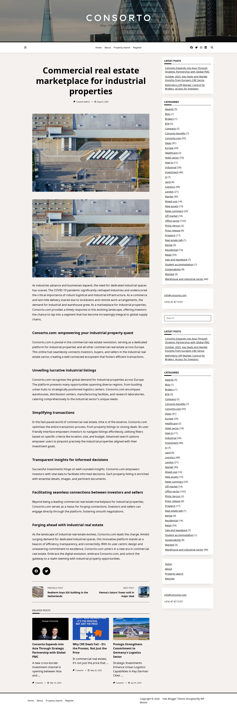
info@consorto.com (175, 295)
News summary (174, 211)
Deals (168, 143)
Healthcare (171, 152)
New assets (171, 206)
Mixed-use (171, 201)
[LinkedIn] (206, 47)
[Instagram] (201, 47)
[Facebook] (191, 47)
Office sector (172, 220)
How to (169, 162)
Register (137, 47)
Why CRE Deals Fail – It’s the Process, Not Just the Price (90, 648)
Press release (172, 230)
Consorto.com (173, 138)
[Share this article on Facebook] (36, 571)
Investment (171, 172)
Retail (168, 254)
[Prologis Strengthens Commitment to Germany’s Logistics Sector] (131, 629)
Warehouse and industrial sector (184, 279)
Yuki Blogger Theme (173, 698)
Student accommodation (179, 264)
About (107, 47)
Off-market (171, 216)
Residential (171, 250)
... (39, 675)
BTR (167, 123)
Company (170, 128)
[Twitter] (196, 47)
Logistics (170, 186)
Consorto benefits (175, 133)
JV (166, 177)
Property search (122, 47)
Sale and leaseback (176, 259)
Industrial (170, 167)
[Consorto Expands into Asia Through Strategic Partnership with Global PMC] (50, 629)
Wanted (169, 274)
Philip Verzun (172, 225)
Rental (168, 245)
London (169, 191)
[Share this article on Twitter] (46, 571)
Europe (169, 148)
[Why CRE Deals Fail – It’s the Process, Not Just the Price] (91, 629)
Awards (169, 109)
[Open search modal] (212, 47)
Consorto (39, 683)
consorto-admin (83, 102)
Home (98, 47)
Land (168, 182)
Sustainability (173, 269)
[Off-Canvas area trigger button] (25, 47)
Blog (167, 114)
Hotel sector (172, 157)
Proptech (170, 235)
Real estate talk (174, 240)
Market (169, 196)
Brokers (169, 118)
